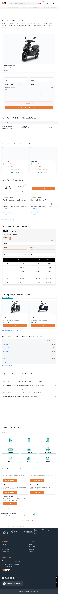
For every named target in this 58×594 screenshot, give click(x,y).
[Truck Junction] (13, 531)
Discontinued (29, 103)
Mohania (5, 351)
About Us (31, 544)
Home (2, 526)
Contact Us (31, 549)
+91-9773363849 (8, 566)
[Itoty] (21, 531)
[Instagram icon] (8, 578)
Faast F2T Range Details (29, 520)
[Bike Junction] (4, 3)
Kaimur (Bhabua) (7, 348)
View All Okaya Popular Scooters (10, 330)
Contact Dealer (9, 480)
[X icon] (11, 578)
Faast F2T (4, 7)
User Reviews (41, 7)
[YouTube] (14, 578)
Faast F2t (19, 526)
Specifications (15, 7)
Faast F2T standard (7, 126)
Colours (35, 7)
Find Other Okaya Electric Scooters (29, 108)
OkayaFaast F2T (9, 65)
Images (30, 7)
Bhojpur (5, 362)
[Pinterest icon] (6, 578)
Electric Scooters (8, 526)
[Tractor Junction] (5, 532)
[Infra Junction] (29, 532)
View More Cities (6, 365)
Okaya (14, 526)
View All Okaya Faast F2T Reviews (11, 220)
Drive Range (24, 7)
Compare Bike (5, 551)
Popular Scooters (7, 297)
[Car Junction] (37, 531)
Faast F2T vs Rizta (43, 172)
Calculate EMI (5, 288)
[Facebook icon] (3, 578)
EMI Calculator (5, 549)
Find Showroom (6, 554)
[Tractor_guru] (49, 531)
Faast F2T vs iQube (15, 172)
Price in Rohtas (15, 169)
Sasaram (5, 344)
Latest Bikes (5, 546)
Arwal (4, 358)
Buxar (4, 355)
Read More (6, 208)
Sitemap (31, 551)
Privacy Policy (32, 546)
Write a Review (43, 188)
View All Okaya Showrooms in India (11, 508)
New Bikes (4, 544)
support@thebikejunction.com (12, 564)
